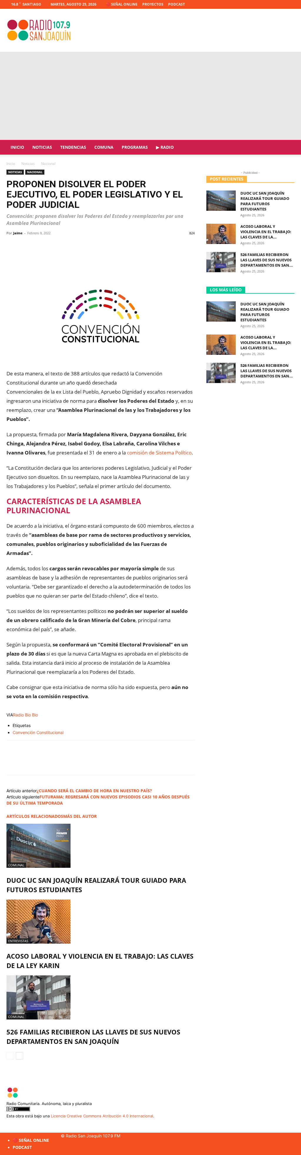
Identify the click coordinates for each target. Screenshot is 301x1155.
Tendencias (73, 147)
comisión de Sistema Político (159, 452)
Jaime (18, 233)
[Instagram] (270, 4)
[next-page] (19, 1055)
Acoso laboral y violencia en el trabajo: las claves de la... (265, 232)
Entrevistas (18, 941)
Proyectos (152, 4)
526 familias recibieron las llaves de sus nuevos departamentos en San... (266, 260)
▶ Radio (165, 147)
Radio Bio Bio (25, 714)
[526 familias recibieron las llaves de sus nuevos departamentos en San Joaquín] (100, 997)
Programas (135, 147)
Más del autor (80, 816)
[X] (280, 4)
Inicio (17, 147)
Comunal (16, 865)
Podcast (176, 4)
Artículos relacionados (34, 816)
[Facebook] (261, 4)
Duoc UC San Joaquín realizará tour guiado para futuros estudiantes (264, 201)
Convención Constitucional (38, 732)
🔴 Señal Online (122, 4)
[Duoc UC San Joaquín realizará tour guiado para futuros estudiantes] (100, 846)
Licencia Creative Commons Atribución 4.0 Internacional (102, 1116)
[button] (287, 148)
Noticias (42, 147)
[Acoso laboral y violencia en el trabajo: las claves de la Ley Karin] (100, 922)
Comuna (103, 147)
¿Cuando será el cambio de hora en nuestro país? (94, 790)
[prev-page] (10, 1055)
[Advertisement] (150, 96)
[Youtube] (290, 4)
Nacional (35, 172)
